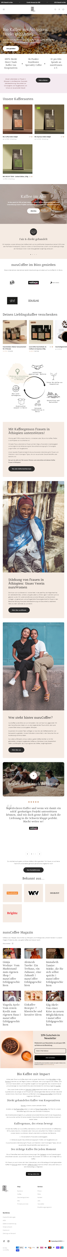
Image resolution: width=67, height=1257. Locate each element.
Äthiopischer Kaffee (46, 1094)
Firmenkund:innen (22, 1204)
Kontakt (40, 1197)
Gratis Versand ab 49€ (23, 2)
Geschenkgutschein (23, 1197)
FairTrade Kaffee (19, 1109)
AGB (4, 1220)
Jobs (39, 1200)
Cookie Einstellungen (9, 1217)
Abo (18, 1200)
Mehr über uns (16, 750)
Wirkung (14, 1164)
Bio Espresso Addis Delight (43, 136)
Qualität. (58, 1086)
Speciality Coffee (30, 1089)
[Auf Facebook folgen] (4, 1241)
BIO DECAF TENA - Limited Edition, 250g (15, 176)
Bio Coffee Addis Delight (10, 136)
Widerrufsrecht (7, 1227)
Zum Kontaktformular (33, 870)
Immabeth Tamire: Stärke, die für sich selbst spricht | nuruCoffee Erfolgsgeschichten (54, 974)
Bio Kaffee (52, 1079)
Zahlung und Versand (9, 1233)
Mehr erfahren (43, 80)
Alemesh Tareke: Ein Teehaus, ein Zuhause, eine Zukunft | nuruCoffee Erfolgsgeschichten (33, 974)
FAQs (39, 1194)
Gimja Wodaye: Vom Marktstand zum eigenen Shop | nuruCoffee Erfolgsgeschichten (11, 974)
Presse (39, 1191)
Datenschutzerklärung (49, 1064)
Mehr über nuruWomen (19, 610)
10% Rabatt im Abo (49, 2)
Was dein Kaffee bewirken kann (21, 469)
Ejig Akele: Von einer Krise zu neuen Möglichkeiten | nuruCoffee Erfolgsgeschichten (55, 1015)
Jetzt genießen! (10, 48)
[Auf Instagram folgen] (8, 1241)
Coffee (19, 1194)
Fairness (23, 1105)
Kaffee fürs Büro (33, 1164)
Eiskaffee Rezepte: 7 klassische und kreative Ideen (33, 1010)
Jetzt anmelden (50, 1057)
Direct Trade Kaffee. (42, 1109)
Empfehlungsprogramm (45, 1207)
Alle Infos (33, 211)
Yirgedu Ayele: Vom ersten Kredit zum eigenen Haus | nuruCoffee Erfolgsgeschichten (12, 1015)
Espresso (20, 1191)
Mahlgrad (43, 1154)
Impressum (6, 1230)
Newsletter (41, 1204)
